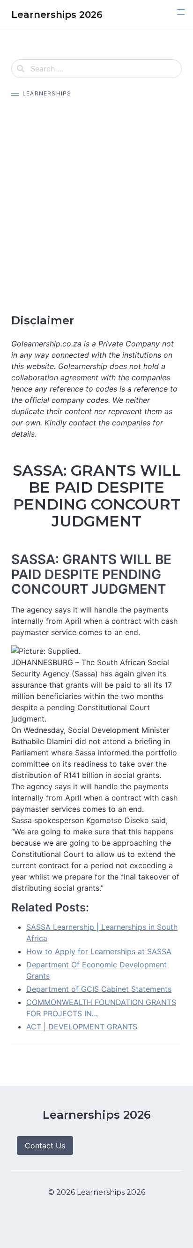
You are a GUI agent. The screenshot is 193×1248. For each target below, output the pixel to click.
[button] (181, 12)
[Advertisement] (96, 206)
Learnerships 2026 (97, 1114)
